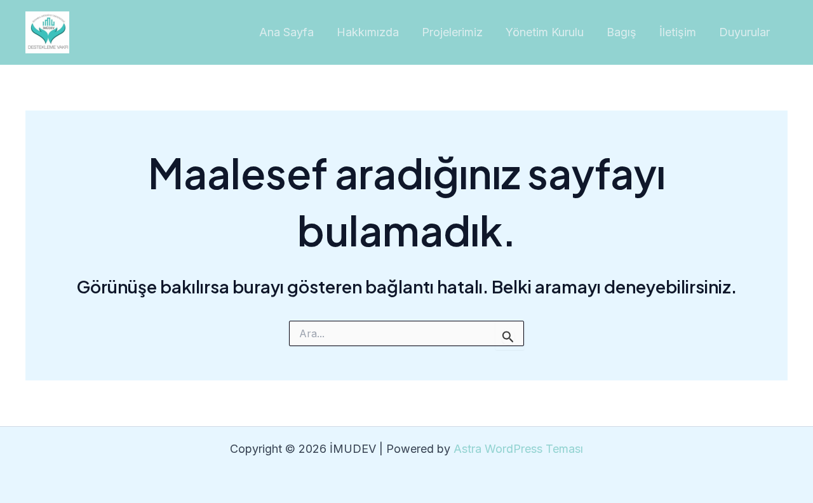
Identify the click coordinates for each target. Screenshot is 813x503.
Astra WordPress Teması (518, 448)
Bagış (621, 32)
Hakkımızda (368, 32)
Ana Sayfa (286, 32)
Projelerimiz (452, 32)
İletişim (677, 32)
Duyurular (744, 32)
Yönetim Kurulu (545, 32)
